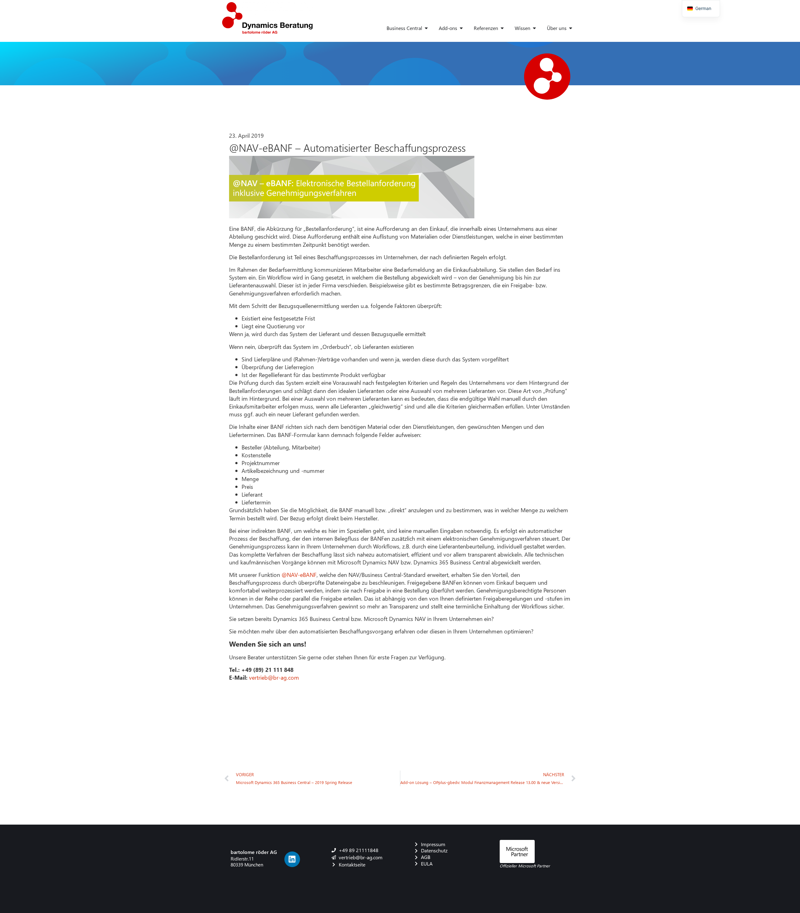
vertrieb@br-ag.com (274, 677)
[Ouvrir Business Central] (426, 28)
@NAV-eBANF (299, 574)
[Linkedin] (292, 859)
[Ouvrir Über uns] (570, 28)
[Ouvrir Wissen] (534, 28)
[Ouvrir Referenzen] (502, 28)
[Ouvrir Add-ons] (461, 28)
